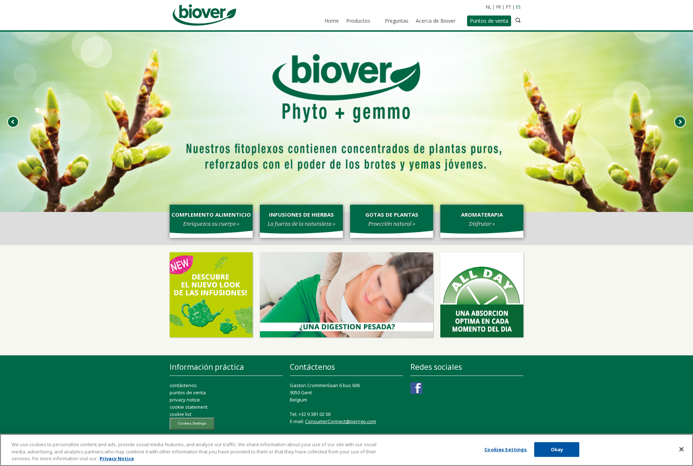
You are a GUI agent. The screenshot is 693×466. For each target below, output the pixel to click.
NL (488, 7)
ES (518, 7)
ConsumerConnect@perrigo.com (340, 421)
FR (498, 7)
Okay (557, 449)
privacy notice (185, 399)
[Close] (681, 449)
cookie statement (189, 407)
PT (508, 7)
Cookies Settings (192, 423)
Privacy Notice (117, 458)
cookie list (180, 414)
